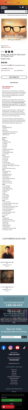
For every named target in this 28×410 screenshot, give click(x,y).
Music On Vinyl (7, 47)
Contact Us (14, 375)
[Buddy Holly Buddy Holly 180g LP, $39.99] (7, 252)
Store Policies (14, 380)
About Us (14, 391)
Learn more (4, 397)
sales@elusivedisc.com (14, 363)
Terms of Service (14, 383)
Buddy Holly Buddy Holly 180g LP (7, 263)
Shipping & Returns (14, 378)
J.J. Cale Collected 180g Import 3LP (7, 288)
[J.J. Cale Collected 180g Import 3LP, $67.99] (7, 276)
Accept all (12, 400)
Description (14, 82)
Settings (11, 403)
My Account (14, 369)
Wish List (14, 371)
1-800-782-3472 (14, 305)
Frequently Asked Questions (14, 376)
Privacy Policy (14, 382)
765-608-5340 (14, 360)
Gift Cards (14, 373)
